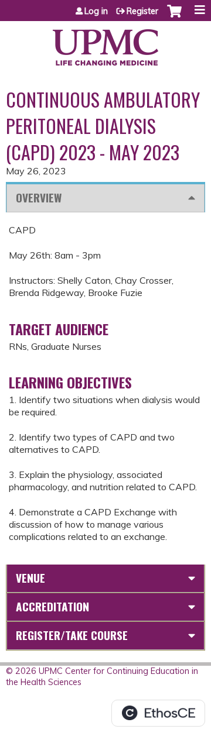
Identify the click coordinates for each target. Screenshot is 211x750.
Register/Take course (72, 635)
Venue (30, 577)
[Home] (105, 43)
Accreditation (52, 606)
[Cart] (174, 17)
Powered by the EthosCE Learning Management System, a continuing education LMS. (158, 713)
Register (142, 11)
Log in (96, 11)
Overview (39, 197)
